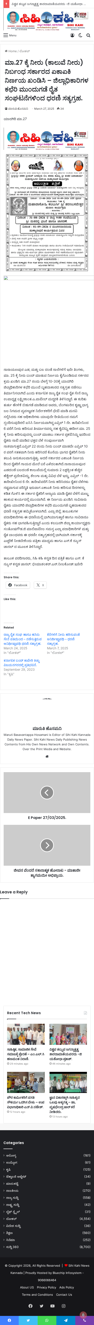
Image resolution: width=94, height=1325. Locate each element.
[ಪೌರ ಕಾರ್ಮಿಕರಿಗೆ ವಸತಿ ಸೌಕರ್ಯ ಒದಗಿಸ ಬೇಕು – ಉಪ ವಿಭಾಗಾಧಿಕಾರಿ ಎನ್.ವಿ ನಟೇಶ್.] (26, 1082)
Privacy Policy (46, 1287)
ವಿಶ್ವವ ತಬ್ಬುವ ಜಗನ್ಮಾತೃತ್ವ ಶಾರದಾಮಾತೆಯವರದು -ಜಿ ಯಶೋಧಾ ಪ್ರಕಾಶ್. (52, 4)
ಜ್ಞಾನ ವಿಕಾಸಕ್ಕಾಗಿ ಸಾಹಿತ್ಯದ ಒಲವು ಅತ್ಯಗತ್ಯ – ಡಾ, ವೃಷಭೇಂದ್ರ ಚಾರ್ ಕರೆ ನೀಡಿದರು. (65, 1104)
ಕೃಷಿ (8, 1169)
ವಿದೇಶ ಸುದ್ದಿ (13, 1226)
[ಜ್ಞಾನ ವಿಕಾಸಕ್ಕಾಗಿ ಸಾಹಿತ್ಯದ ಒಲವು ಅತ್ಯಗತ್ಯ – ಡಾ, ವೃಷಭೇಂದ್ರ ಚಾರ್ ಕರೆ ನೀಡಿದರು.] (68, 1082)
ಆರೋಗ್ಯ (11, 1155)
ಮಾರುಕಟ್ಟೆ (12, 1183)
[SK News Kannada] (47, 19)
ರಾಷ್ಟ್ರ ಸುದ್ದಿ (12, 1204)
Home (12, 51)
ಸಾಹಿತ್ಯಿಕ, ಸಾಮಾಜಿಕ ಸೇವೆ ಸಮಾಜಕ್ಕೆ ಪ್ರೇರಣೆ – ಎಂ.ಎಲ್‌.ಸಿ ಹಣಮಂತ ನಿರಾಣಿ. (25, 1054)
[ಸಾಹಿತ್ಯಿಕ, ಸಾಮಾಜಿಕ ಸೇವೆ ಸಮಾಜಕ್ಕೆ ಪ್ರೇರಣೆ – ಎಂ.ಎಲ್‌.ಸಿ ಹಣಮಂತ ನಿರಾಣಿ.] (26, 1034)
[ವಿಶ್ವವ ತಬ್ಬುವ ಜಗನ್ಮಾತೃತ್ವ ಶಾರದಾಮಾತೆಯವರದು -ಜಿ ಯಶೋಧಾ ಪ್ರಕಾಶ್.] (68, 1034)
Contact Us (64, 1294)
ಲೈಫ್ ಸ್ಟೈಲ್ (13, 1212)
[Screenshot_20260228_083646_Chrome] (47, 148)
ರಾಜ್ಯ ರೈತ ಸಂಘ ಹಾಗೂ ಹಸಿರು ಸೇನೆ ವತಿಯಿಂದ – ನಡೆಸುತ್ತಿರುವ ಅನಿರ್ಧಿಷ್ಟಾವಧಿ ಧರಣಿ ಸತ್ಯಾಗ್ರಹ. (23, 639)
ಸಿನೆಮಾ (10, 1240)
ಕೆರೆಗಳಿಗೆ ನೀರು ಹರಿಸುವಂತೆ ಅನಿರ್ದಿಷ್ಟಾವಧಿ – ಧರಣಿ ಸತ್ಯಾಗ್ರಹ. (63, 639)
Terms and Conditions (37, 1294)
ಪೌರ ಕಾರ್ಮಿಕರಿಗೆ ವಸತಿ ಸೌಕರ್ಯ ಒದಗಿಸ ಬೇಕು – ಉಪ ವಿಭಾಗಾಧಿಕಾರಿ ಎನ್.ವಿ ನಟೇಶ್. (25, 1102)
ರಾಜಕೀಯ (12, 1190)
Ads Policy (66, 1287)
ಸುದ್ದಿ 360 (12, 1247)
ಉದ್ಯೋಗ (11, 1162)
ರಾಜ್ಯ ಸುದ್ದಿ (12, 1197)
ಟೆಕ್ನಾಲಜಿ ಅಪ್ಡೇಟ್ (16, 1176)
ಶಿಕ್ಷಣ (9, 1233)
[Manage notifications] (83, 1315)
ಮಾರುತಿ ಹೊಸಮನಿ (18, 108)
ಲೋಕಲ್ (24, 51)
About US (27, 1287)
